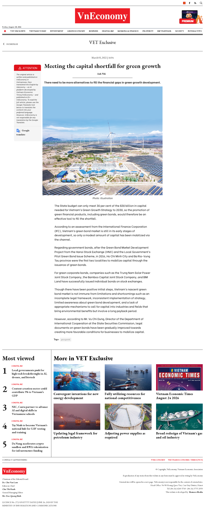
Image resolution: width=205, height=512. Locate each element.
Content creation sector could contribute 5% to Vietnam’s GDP (29, 392)
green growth (65, 339)
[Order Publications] (191, 16)
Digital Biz (108, 31)
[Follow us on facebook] (189, 3)
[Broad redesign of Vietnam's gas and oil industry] (179, 416)
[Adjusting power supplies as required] (128, 416)
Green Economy (76, 31)
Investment (56, 31)
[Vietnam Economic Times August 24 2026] (179, 377)
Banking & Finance (128, 31)
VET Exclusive (17, 31)
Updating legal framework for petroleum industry (75, 435)
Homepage (12, 44)
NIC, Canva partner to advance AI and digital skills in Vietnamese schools (30, 410)
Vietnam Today (37, 31)
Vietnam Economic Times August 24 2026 (174, 396)
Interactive (195, 31)
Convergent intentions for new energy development (76, 396)
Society (179, 31)
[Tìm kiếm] (201, 3)
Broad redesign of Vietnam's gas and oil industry (179, 435)
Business (93, 31)
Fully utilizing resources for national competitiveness (125, 396)
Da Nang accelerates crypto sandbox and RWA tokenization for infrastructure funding (30, 447)
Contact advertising (14, 459)
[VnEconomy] (184, 3)
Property (147, 31)
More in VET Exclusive (83, 358)
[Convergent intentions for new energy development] (77, 377)
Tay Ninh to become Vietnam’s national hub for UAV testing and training (29, 428)
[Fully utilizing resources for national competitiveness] (128, 377)
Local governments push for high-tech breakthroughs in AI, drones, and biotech (29, 373)
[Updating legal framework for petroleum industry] (77, 416)
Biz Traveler (164, 31)
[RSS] (195, 3)
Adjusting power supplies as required (125, 435)
